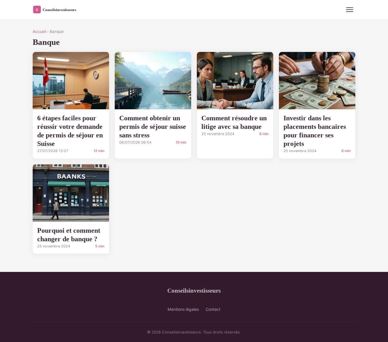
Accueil (39, 31)
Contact (213, 309)
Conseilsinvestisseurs (194, 290)
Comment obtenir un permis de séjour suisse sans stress (152, 126)
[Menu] (349, 9)
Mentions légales (183, 309)
